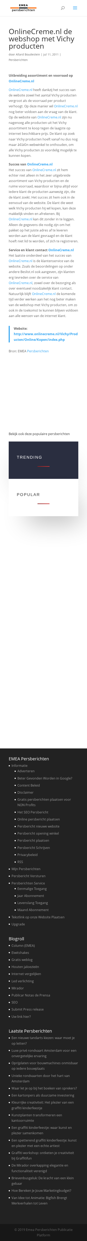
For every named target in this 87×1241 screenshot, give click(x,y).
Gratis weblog (22, 959)
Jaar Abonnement (30, 896)
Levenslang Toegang (32, 903)
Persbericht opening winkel (38, 833)
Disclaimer (25, 792)
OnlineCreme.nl (21, 81)
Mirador (18, 988)
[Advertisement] (43, 391)
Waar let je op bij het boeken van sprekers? (44, 1088)
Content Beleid (28, 785)
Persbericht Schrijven (33, 847)
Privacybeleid (27, 855)
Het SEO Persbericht (32, 812)
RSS (20, 862)
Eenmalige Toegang (32, 888)
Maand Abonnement (33, 910)
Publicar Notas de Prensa (31, 995)
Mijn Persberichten (26, 869)
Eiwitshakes (20, 952)
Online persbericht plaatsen (38, 819)
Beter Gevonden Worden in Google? (44, 778)
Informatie (20, 765)
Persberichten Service (28, 883)
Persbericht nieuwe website (38, 826)
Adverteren (26, 771)
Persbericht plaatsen (33, 840)
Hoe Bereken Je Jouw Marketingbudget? (41, 1190)
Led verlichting (23, 981)
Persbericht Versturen (29, 876)
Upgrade (18, 924)
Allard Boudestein (28, 54)
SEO (15, 1002)
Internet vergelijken (26, 974)
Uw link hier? (21, 1016)
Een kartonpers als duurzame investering (43, 1095)
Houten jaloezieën (25, 967)
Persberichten (18, 60)
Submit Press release (28, 1009)
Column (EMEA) (23, 945)
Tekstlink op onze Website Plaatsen (38, 917)
